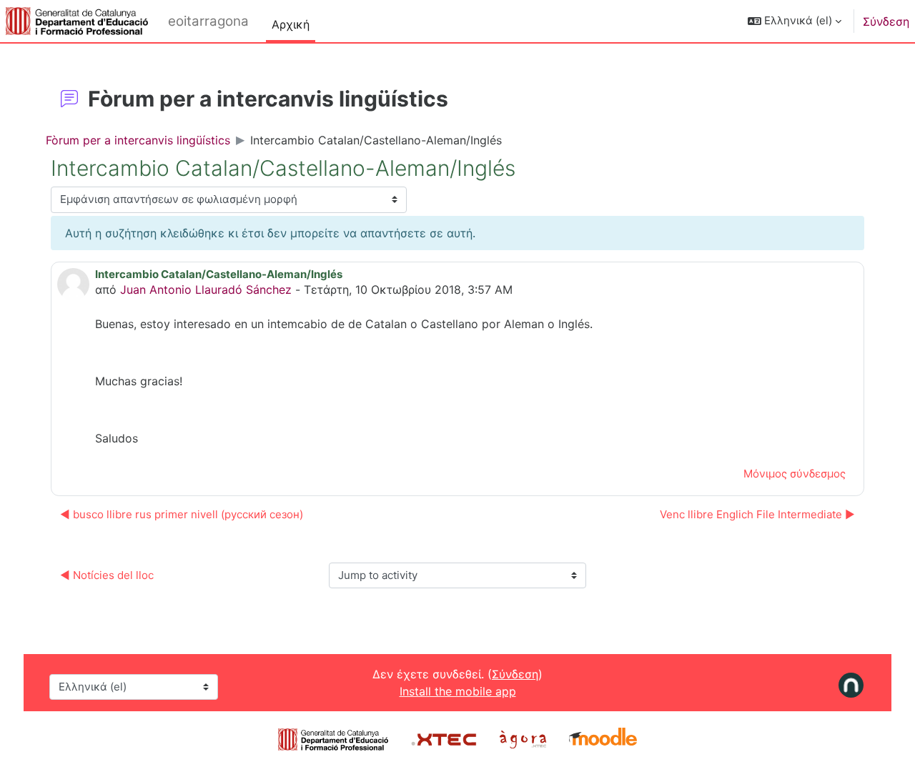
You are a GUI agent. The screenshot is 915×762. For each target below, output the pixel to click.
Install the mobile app (458, 691)
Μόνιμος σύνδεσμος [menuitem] (794, 473)
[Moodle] (603, 738)
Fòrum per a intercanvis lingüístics (138, 140)
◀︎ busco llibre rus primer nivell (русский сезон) (181, 514)
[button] (794, 21)
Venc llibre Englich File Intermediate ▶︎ (757, 514)
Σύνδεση (886, 21)
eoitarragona (208, 21)
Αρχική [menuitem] (291, 24)
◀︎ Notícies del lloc (107, 575)
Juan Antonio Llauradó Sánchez (206, 289)
